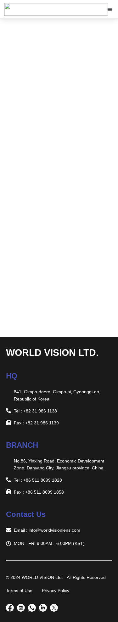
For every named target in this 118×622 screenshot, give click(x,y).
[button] (110, 9)
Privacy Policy (55, 590)
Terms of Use (19, 590)
